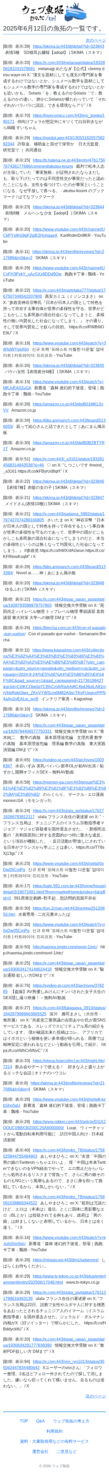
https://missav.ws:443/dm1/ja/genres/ (66, 1260)
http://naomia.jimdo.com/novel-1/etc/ (65, 947)
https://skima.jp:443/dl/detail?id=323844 (68, 207)
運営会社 (40, 1451)
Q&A (40, 1421)
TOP (24, 1421)
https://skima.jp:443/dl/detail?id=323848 (68, 583)
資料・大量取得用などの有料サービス (54, 1441)
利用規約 (54, 1431)
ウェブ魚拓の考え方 (71, 1421)
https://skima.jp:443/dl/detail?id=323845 (68, 365)
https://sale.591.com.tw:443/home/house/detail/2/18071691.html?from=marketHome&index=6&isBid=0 (54, 892)
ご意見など (67, 1451)
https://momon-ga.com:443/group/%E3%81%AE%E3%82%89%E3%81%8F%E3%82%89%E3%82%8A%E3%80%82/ (54, 788)
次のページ (96, 40)
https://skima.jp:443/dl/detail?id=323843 (68, 46)
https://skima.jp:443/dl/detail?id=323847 (68, 497)
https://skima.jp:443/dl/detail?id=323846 (68, 481)
